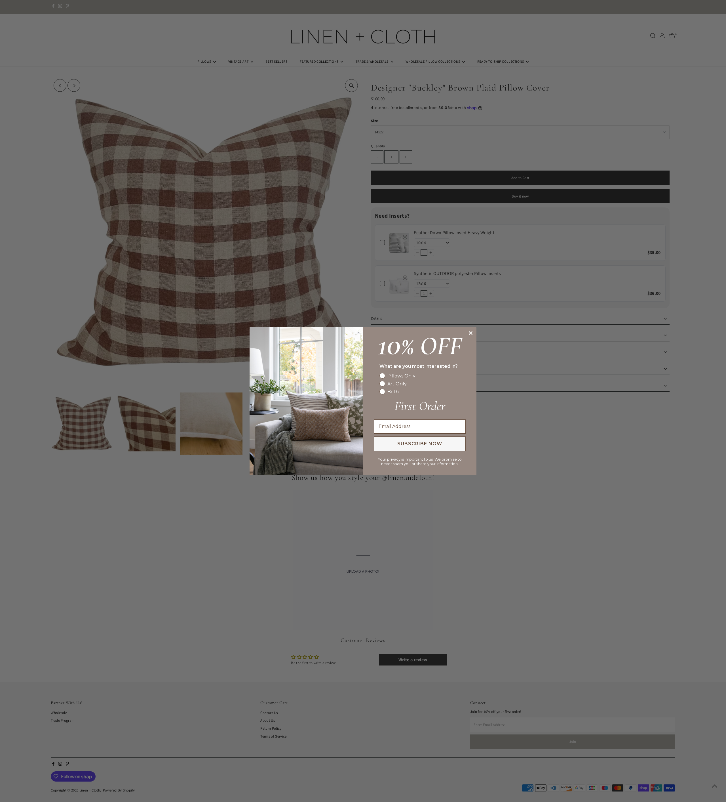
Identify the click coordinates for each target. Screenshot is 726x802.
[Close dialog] (470, 333)
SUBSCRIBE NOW (419, 443)
